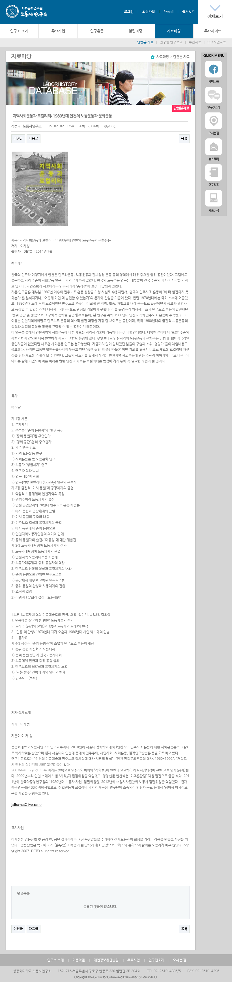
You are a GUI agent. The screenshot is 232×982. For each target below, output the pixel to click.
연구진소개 (156, 960)
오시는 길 (179, 960)
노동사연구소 (26, 11)
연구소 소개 (19, 31)
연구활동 (97, 31)
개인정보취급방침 (106, 960)
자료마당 (174, 31)
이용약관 (78, 960)
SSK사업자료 (216, 42)
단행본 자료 (145, 42)
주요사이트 (212, 31)
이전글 (18, 139)
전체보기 (215, 16)
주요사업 (58, 31)
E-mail (168, 12)
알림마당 (135, 31)
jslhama (17, 805)
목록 (184, 139)
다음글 (33, 139)
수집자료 (195, 42)
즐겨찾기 (188, 12)
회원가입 (148, 12)
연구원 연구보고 (171, 42)
